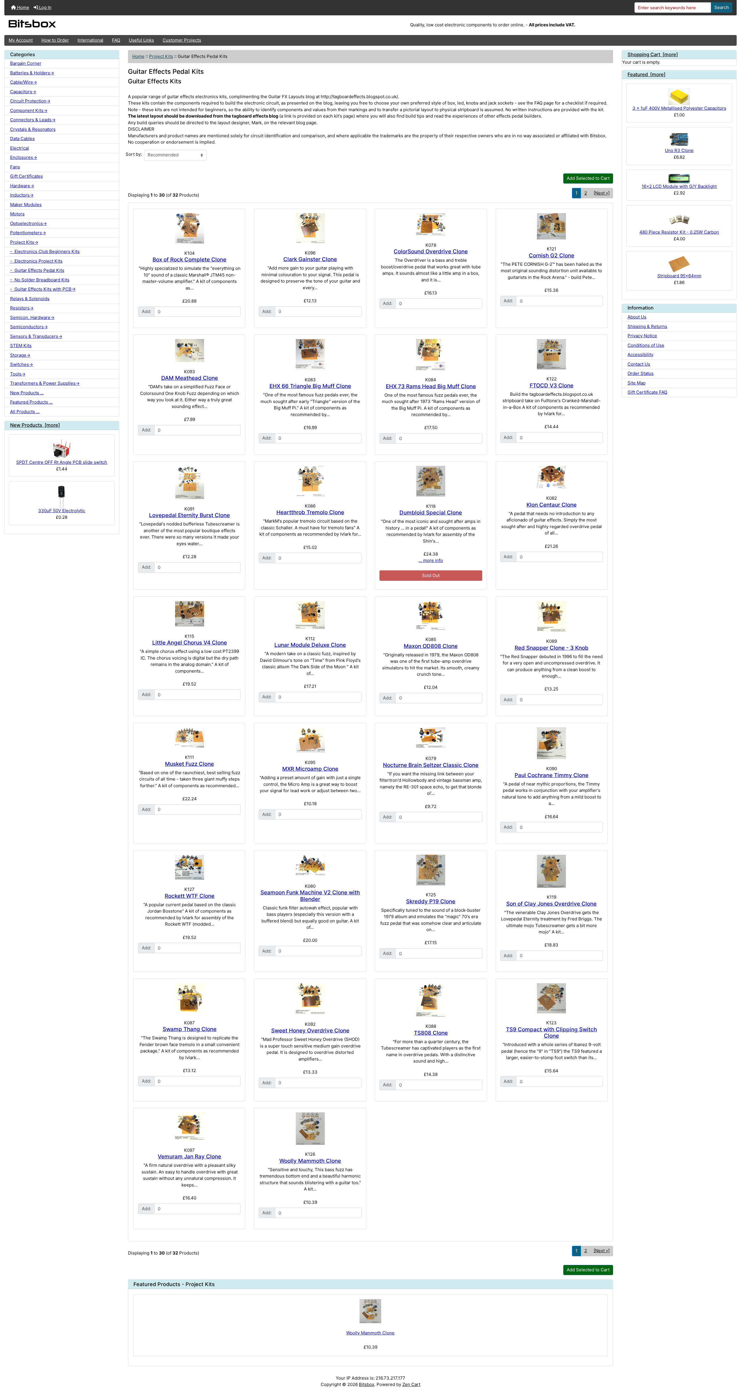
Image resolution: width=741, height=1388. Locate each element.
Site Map (636, 383)
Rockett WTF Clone (189, 896)
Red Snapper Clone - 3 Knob (551, 647)
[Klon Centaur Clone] (551, 477)
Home (22, 7)
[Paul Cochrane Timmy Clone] (551, 743)
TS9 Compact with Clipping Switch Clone (551, 1032)
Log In (45, 7)
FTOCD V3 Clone (551, 385)
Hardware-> (22, 185)
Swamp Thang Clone (190, 1029)
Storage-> (20, 355)
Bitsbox (366, 1384)
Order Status (641, 373)
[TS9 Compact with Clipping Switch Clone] (551, 998)
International (90, 40)
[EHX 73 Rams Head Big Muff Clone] (430, 354)
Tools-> (17, 374)
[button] (731, 1361)
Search (721, 7)
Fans (15, 167)
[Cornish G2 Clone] (551, 226)
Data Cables (22, 138)
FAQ (116, 40)
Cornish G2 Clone (551, 255)
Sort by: (134, 154)
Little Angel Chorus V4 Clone (189, 642)
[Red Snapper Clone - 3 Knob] (551, 616)
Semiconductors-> (29, 326)
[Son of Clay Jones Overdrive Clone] (551, 871)
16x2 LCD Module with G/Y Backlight (679, 186)
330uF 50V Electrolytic (61, 510)
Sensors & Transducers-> (36, 336)
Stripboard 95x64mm (679, 276)
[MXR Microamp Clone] (310, 740)
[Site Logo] (126, 25)
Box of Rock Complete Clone (189, 259)
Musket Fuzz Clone (189, 764)
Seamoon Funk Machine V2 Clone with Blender (310, 895)
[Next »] (602, 193)
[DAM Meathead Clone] (189, 350)
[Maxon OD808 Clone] (430, 615)
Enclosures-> (23, 157)
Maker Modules (26, 204)
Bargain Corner (25, 63)
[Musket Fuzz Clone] (189, 737)
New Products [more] (35, 425)
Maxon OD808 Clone (431, 646)
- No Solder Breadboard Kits (39, 280)
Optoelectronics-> (28, 223)
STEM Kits (21, 345)
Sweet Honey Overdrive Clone (310, 1030)
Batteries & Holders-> (32, 73)
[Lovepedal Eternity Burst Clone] (189, 482)
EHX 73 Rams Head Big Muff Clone (431, 386)
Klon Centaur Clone (552, 504)
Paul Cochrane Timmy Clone (551, 775)
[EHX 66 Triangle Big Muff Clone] (310, 354)
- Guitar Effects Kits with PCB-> (43, 289)
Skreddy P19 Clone (430, 901)
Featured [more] (646, 74)
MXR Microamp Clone (310, 769)
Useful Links (141, 40)
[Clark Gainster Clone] (310, 228)
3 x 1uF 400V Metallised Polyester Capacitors (679, 108)
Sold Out (431, 575)
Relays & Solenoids (29, 298)
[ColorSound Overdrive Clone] (430, 224)
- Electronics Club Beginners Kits (45, 251)
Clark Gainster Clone (310, 259)
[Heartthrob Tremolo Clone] (310, 481)
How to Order (55, 40)
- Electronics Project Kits (36, 261)
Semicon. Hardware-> (32, 317)
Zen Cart (411, 1384)
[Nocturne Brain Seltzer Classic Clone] (430, 738)
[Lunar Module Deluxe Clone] (310, 615)
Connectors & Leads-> (33, 119)
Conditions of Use (646, 345)
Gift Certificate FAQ (647, 392)
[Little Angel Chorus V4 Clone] (189, 614)
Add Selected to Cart (588, 178)
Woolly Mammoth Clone (310, 1161)
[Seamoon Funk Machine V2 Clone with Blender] (310, 865)
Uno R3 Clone (679, 150)
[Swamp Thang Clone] (189, 998)
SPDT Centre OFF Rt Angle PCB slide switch (61, 462)
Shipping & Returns (647, 326)
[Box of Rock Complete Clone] (189, 228)
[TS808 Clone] (430, 1000)
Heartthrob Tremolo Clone (310, 512)
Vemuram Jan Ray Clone (189, 1156)
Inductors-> (22, 195)
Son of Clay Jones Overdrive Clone (551, 903)
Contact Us (639, 364)
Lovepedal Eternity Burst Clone (189, 515)
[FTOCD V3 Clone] (551, 354)
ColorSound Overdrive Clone (431, 251)
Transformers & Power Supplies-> (45, 383)
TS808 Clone (431, 1033)
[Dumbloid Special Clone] (430, 481)
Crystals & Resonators (33, 129)
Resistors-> (22, 308)
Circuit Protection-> (30, 101)
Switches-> (21, 364)
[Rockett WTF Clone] (189, 867)
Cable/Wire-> (23, 82)
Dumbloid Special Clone (430, 512)
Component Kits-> (28, 110)
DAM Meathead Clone (189, 378)
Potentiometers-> (28, 232)
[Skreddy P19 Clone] (430, 870)
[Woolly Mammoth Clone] (310, 1128)
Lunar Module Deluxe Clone (310, 645)
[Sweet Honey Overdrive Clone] (310, 999)
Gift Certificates (26, 176)
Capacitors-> (23, 91)
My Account (21, 40)
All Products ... (25, 411)
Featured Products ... (31, 402)
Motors (17, 214)
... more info (431, 560)
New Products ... (27, 392)
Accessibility (640, 354)
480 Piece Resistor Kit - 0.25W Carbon (679, 232)
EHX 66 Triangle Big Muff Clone (310, 386)
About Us (637, 317)
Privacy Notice (642, 335)
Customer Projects (182, 40)
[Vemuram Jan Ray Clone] (189, 1126)
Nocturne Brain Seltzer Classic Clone (430, 765)
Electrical (19, 148)
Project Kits (161, 56)
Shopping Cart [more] (653, 54)
